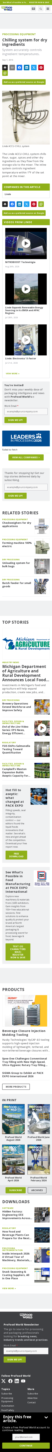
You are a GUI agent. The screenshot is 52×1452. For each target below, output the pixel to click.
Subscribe (15, 1190)
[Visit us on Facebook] (10, 1380)
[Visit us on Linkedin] (17, 1380)
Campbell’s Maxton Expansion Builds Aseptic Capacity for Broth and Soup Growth (15, 772)
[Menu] (48, 8)
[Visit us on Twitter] (3, 1380)
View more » (13, 373)
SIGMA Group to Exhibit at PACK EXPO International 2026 (22, 1074)
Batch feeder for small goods (16, 584)
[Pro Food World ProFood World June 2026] (38, 1119)
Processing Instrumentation (12, 1249)
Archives (37, 1190)
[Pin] (41, 67)
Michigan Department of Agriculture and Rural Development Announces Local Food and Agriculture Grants (25, 673)
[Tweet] (34, 67)
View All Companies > (26, 457)
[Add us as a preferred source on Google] (5, 73)
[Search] (40, 8)
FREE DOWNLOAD (16, 855)
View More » (9, 1288)
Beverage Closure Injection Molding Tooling (23, 1033)
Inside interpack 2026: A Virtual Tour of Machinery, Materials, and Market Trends (16, 1257)
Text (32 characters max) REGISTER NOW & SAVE (18, 952)
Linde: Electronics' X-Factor (20, 358)
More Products (16, 1086)
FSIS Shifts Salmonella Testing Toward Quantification (16, 749)
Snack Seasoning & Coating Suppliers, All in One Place (15, 1275)
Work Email (11, 406)
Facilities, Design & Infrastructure (13, 722)
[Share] (19, 67)
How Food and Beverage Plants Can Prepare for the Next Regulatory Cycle (15, 1235)
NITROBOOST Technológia (20, 262)
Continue (26, 1445)
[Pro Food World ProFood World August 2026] (13, 1119)
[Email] (12, 67)
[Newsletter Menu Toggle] (33, 8)
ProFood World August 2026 (13, 1138)
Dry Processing (11, 559)
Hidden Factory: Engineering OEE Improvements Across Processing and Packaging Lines (16, 1215)
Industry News (10, 662)
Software (7, 1208)
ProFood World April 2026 (13, 1179)
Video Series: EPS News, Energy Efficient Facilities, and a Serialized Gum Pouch (16, 730)
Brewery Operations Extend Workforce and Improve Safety (16, 707)
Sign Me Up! (15, 420)
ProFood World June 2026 (39, 1138)
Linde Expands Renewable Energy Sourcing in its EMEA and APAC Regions (24, 310)
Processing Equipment (19, 34)
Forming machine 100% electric (17, 544)
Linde (8, 194)
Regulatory (9, 742)
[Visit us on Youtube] (23, 1380)
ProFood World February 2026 (38, 1179)
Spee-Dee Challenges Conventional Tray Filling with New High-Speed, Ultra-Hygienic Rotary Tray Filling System (24, 1062)
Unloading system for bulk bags (16, 564)
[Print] (5, 67)
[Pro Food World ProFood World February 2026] (38, 1160)
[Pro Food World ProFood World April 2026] (13, 1160)
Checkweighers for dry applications (16, 524)
